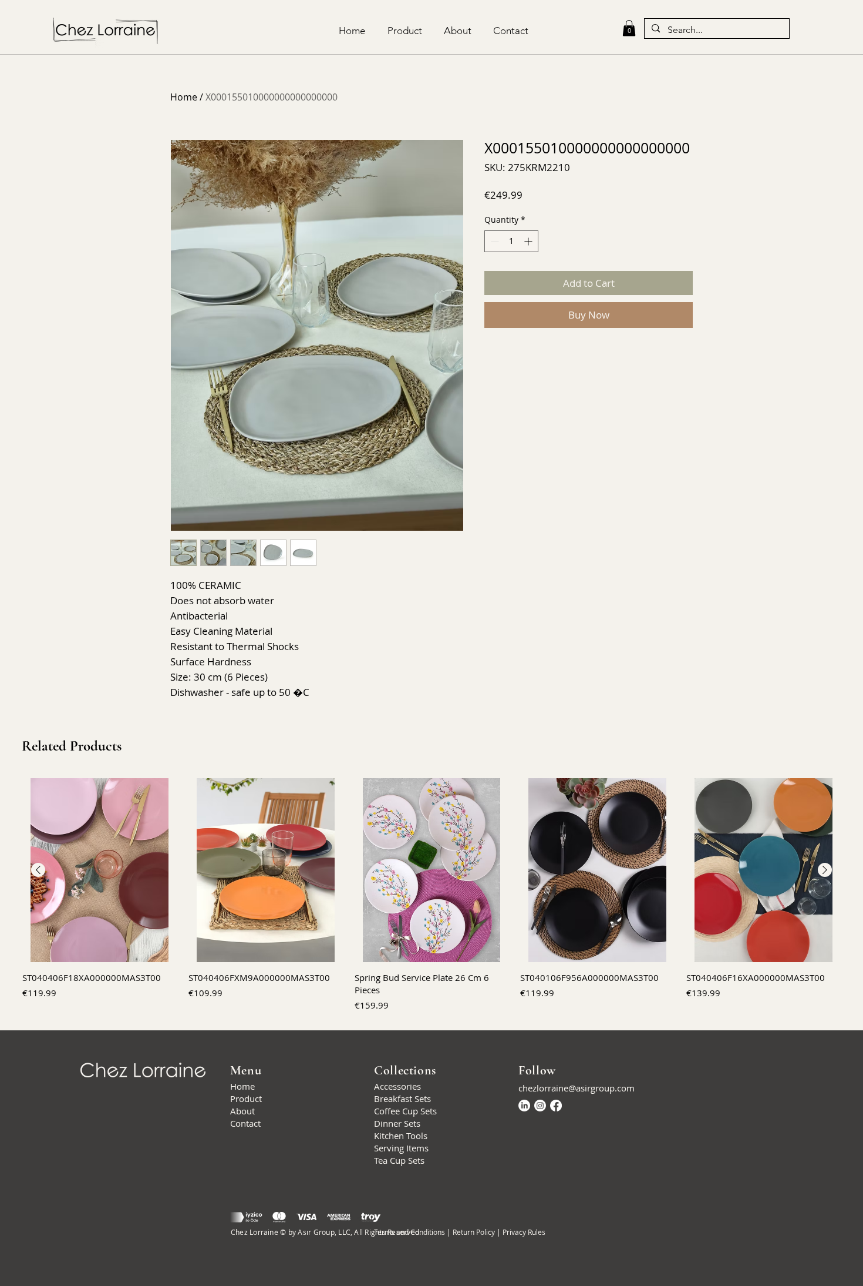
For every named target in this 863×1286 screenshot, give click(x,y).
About (242, 1111)
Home (183, 97)
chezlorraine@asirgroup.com (576, 1088)
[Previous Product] (38, 870)
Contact (245, 1123)
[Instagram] (540, 1105)
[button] (629, 28)
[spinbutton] (511, 241)
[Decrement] (493, 241)
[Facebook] (556, 1105)
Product (246, 1098)
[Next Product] (825, 870)
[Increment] (529, 241)
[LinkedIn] (524, 1105)
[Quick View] (99, 870)
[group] (431, 895)
